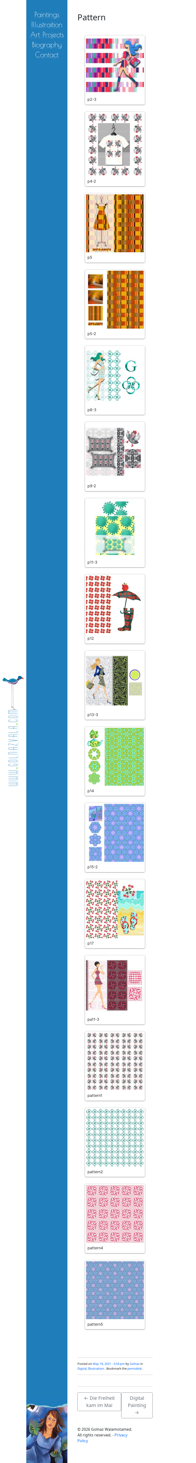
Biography (47, 44)
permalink (134, 1368)
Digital (82, 1368)
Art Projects (47, 34)
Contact (47, 54)
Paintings (46, 14)
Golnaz (135, 1364)
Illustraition (46, 24)
